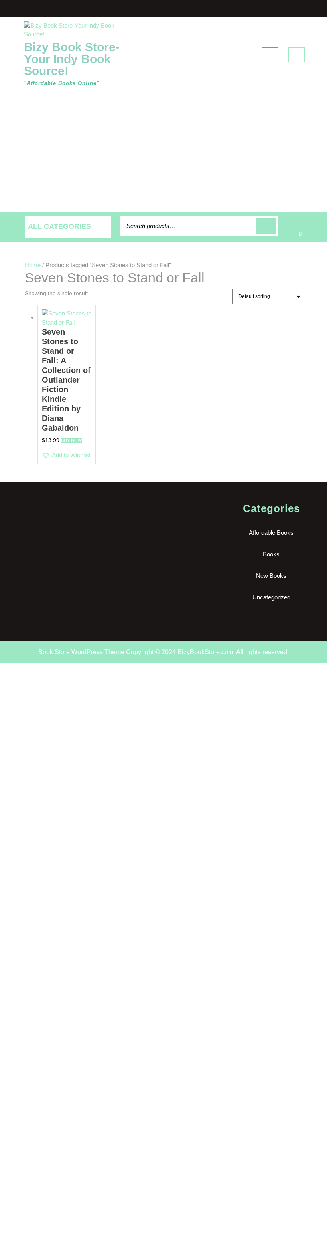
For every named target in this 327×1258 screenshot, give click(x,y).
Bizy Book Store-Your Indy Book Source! (72, 58)
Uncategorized (271, 597)
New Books (271, 575)
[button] (66, 455)
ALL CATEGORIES (59, 226)
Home (33, 265)
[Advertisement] (163, 152)
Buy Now (71, 440)
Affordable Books (271, 532)
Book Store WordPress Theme (81, 652)
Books (271, 554)
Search (266, 226)
